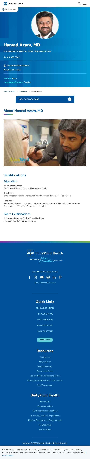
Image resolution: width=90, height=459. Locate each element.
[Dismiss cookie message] (86, 452)
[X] (36, 277)
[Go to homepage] (13, 3)
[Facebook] (30, 277)
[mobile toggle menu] (79, 3)
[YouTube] (42, 277)
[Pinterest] (60, 277)
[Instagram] (48, 277)
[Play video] (45, 143)
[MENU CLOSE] (84, 3)
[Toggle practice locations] (69, 99)
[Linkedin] (54, 277)
